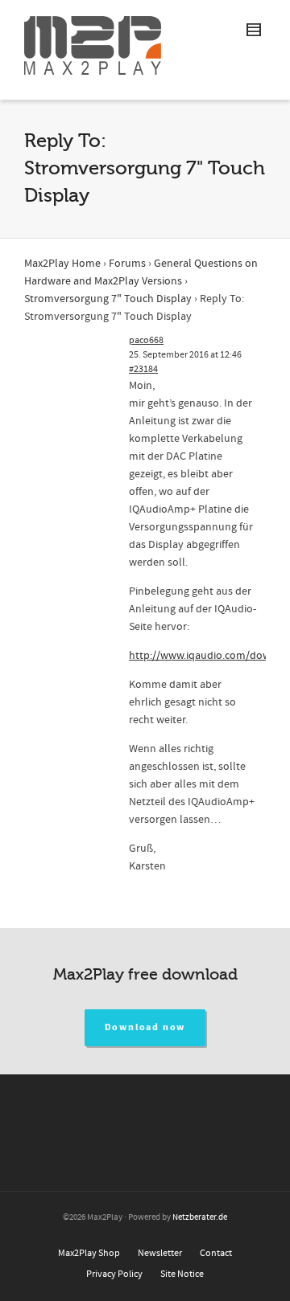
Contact (216, 1253)
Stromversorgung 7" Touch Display (108, 299)
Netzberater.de (199, 1217)
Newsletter (160, 1253)
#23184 (143, 369)
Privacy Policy (114, 1274)
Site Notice (182, 1274)
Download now (145, 1027)
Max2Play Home (62, 263)
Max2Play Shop (89, 1253)
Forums (127, 263)
